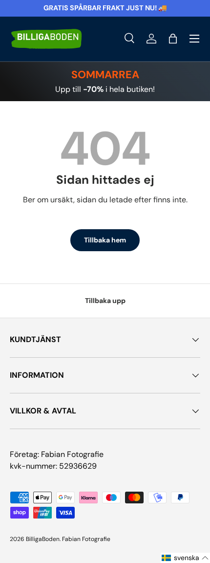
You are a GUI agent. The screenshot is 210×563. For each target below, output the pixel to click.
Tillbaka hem (105, 240)
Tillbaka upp (105, 300)
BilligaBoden (43, 539)
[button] (173, 38)
